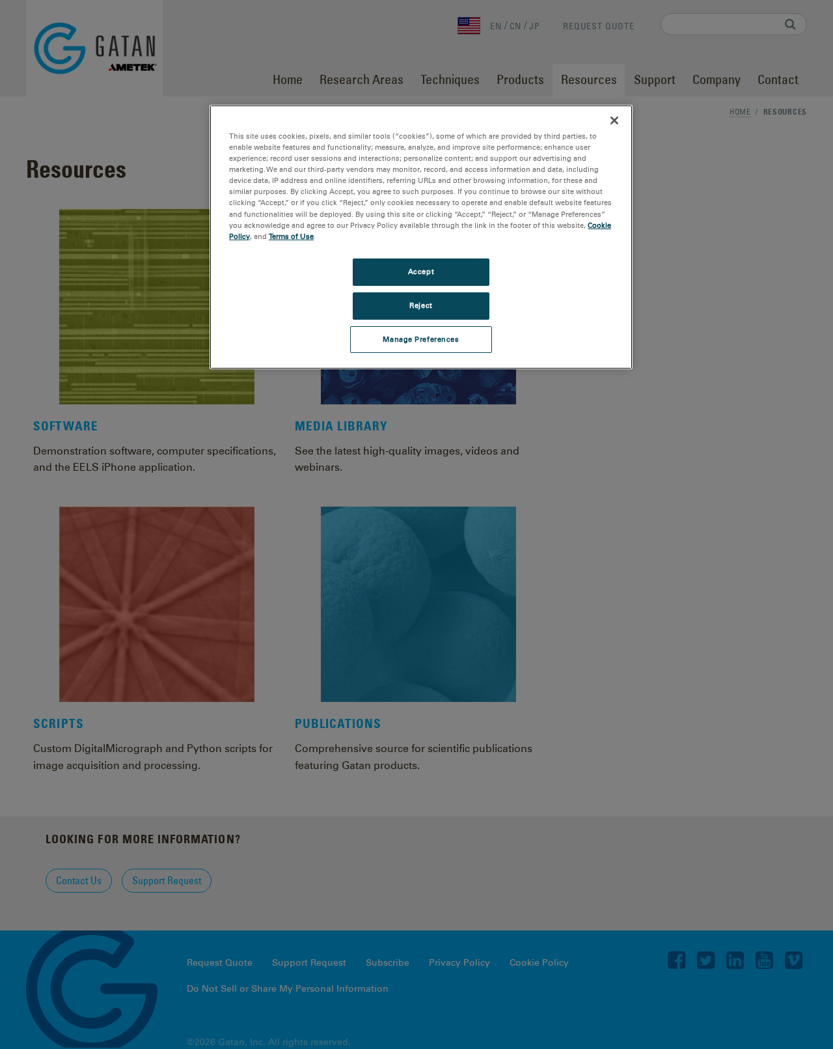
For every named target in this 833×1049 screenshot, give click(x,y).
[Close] (614, 120)
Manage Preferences (421, 339)
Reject (420, 305)
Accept (421, 271)
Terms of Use (291, 236)
